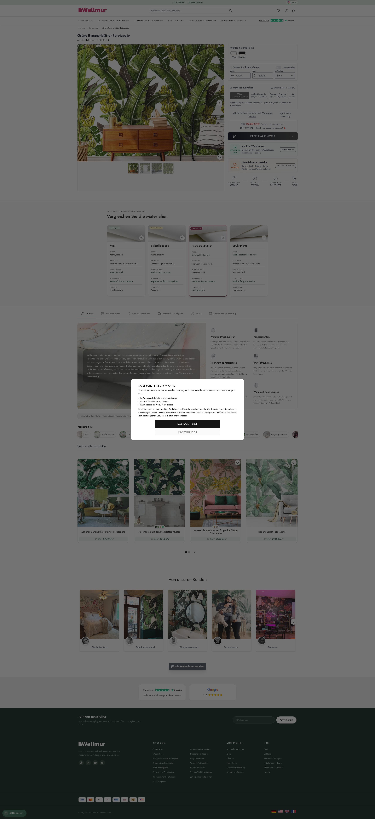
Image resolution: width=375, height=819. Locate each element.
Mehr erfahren (180, 415)
